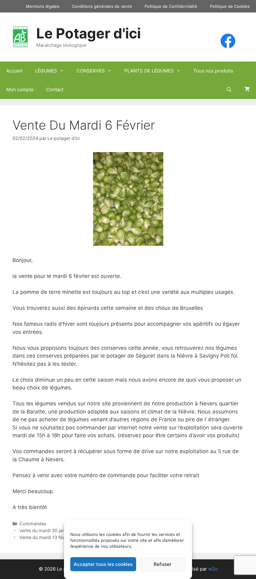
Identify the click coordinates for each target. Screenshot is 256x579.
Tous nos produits (213, 71)
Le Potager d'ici (88, 33)
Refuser (162, 564)
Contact (54, 89)
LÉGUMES (46, 71)
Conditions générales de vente (102, 6)
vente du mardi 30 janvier (45, 530)
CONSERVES (90, 71)
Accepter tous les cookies (103, 564)
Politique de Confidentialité (171, 6)
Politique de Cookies (230, 6)
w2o (213, 569)
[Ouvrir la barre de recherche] (229, 89)
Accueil (14, 71)
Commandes (33, 523)
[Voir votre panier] (247, 89)
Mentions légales (42, 6)
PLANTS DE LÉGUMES (149, 71)
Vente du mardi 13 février (45, 537)
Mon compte (20, 89)
